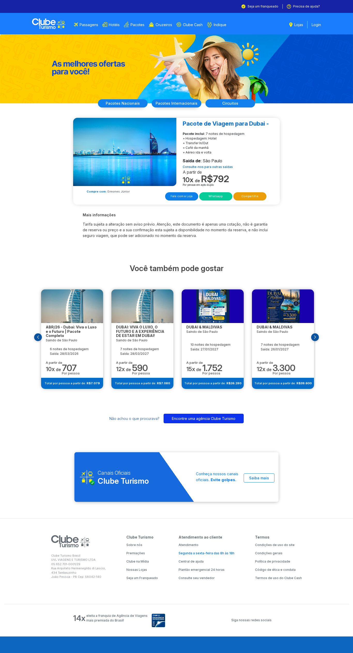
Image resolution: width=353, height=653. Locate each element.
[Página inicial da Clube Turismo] (48, 23)
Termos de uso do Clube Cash (278, 578)
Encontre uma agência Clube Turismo (203, 418)
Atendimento (188, 545)
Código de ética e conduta (275, 570)
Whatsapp (216, 196)
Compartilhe (249, 196)
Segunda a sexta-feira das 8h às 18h (206, 553)
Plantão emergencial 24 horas (202, 570)
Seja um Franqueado (142, 578)
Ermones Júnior (119, 191)
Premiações (135, 553)
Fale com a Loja (182, 196)
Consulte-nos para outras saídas (208, 167)
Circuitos (230, 103)
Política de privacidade (272, 561)
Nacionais (123, 103)
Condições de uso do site (275, 545)
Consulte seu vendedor (197, 578)
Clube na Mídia (137, 561)
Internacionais (176, 103)
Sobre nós (134, 545)
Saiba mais (259, 478)
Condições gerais (268, 553)
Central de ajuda (191, 561)
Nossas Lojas (136, 570)
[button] (38, 337)
